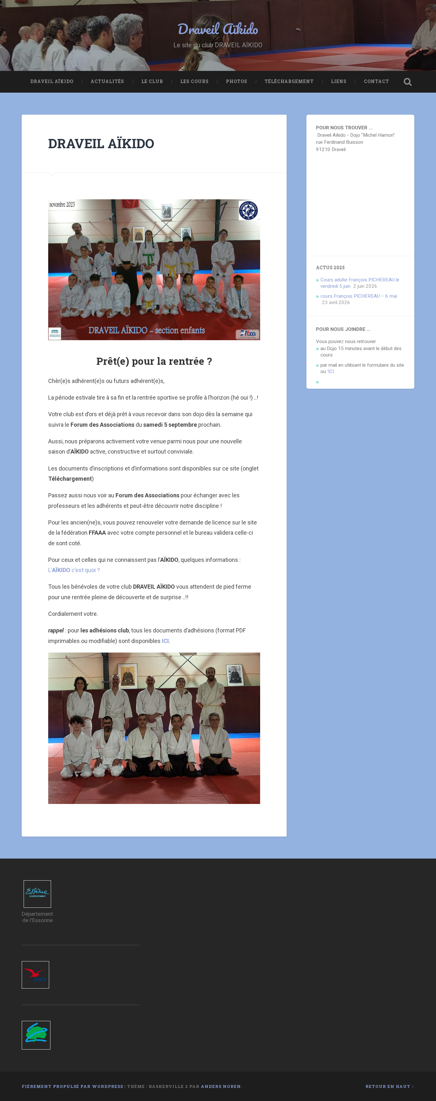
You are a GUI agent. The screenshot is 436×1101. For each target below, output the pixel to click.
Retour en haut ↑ (389, 1086)
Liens (339, 81)
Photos (236, 81)
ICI (165, 641)
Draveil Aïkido (217, 28)
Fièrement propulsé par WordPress (72, 1086)
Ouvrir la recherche (408, 82)
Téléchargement (289, 81)
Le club (152, 81)
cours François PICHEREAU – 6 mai (358, 296)
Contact (376, 81)
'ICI (330, 371)
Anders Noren (221, 1086)
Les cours (194, 81)
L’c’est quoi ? (74, 570)
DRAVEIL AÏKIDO (51, 81)
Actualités (107, 81)
